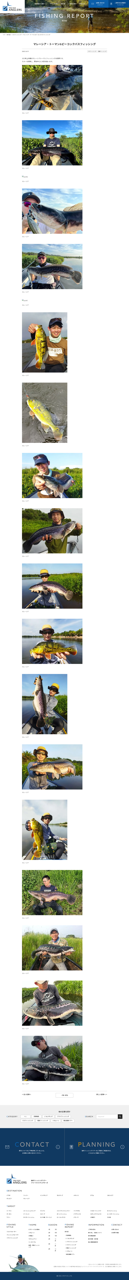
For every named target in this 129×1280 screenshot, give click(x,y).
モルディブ (60, 1195)
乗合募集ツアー (68, 1121)
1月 (49, 1229)
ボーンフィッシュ (62, 1214)
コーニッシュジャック (29, 1211)
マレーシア (26, 1198)
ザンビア (9, 1198)
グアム (92, 1195)
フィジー (25, 1195)
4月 (49, 1239)
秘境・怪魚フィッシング (34, 1246)
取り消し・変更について (95, 1232)
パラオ (8, 1195)
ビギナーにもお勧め (34, 1229)
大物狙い (31, 1236)
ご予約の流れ (72, 4)
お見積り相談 (115, 1232)
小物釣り (92, 1217)
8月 (56, 1232)
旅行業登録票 (92, 1236)
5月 (49, 1244)
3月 (49, 1236)
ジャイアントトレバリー (63, 1211)
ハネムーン (56, 1121)
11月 (55, 1245)
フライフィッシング (63, 1116)
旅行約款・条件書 (93, 1239)
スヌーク (42, 1214)
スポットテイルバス (95, 1214)
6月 (49, 1249)
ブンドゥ (42, 1211)
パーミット (26, 1214)
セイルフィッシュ (112, 1211)
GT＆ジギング (48, 1116)
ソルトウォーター (11, 1231)
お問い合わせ (115, 1229)
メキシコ (76, 1195)
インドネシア (44, 1195)
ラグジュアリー (33, 1239)
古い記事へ (27, 1094)
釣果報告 (36, 1116)
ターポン (9, 1214)
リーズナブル (32, 1242)
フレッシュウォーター (13, 1235)
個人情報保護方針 (93, 1242)
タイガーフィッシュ (28, 1217)
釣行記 (63, 4)
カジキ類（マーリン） (46, 1217)
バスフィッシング (92, 51)
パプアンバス (77, 1214)
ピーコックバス (61, 1217)
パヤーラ (76, 1217)
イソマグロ (77, 1211)
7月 (56, 1229)
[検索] (120, 1116)
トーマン (9, 1211)
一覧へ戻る (64, 1095)
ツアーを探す (54, 4)
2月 (49, 1232)
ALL (25, 1116)
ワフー (8, 1217)
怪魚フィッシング (102, 51)
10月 (55, 1240)
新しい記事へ (100, 1094)
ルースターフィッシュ (113, 1214)
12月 (55, 1250)
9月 (56, 1236)
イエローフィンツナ (95, 1211)
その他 (109, 1217)
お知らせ (82, 4)
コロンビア (110, 1195)
